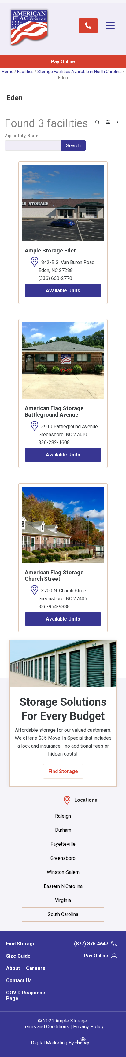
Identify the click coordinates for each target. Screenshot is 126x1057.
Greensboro (63, 858)
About (13, 968)
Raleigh (63, 816)
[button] (63, 771)
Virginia (63, 900)
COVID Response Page (25, 995)
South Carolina (63, 914)
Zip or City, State (21, 135)
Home (7, 71)
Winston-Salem (63, 872)
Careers (35, 968)
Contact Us (19, 980)
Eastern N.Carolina (63, 886)
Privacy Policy (88, 1026)
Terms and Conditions (46, 1026)
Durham (63, 830)
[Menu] (113, 25)
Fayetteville (63, 844)
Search (73, 146)
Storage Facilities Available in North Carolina (79, 71)
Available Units (63, 290)
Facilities (25, 71)
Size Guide (18, 956)
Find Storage (21, 944)
